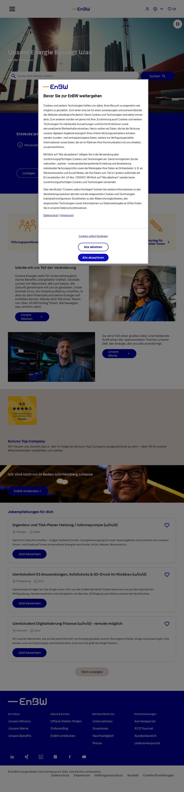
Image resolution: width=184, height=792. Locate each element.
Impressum (67, 215)
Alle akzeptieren (93, 257)
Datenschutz (50, 215)
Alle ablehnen (93, 247)
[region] (93, 171)
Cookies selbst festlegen (93, 236)
